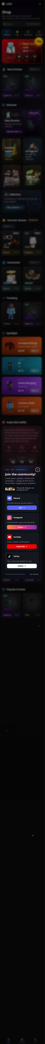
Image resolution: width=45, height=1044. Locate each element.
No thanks (34, 574)
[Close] (38, 470)
